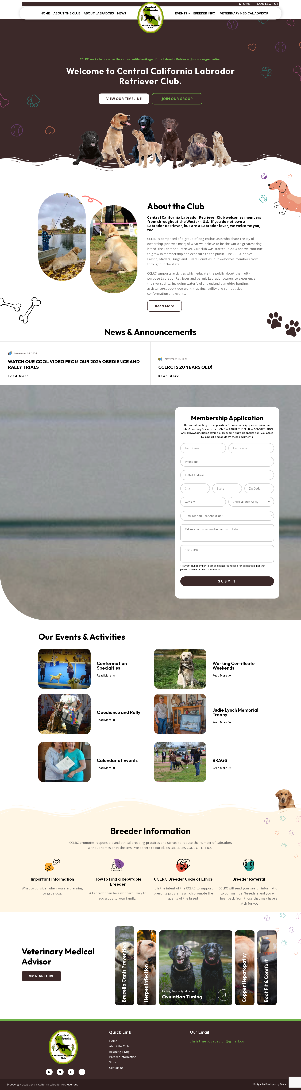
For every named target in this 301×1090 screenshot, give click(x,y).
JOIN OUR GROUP (177, 98)
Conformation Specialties (112, 665)
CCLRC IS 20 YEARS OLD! (185, 367)
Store (244, 4)
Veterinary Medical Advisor (244, 13)
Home (45, 13)
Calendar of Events (117, 760)
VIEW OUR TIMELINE (124, 98)
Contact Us (268, 4)
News (121, 13)
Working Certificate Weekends (234, 665)
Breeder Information (122, 1057)
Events (181, 13)
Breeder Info (205, 13)
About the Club (66, 13)
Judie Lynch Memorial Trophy (235, 712)
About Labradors (99, 13)
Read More (164, 306)
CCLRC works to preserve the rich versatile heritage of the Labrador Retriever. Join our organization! (150, 59)
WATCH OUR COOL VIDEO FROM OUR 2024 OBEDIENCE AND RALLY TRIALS (74, 364)
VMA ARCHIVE (41, 976)
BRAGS (220, 760)
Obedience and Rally (118, 712)
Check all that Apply (245, 502)
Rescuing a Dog (119, 1052)
